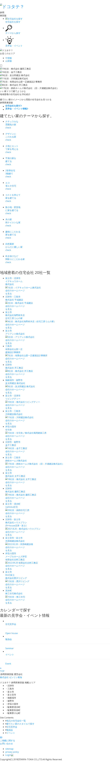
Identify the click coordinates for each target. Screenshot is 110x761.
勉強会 (9, 729)
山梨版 (8, 60)
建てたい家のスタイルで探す (20, 723)
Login (8, 754)
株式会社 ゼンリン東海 (11, 677)
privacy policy (12, 751)
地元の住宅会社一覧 (16, 720)
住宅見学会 (11, 726)
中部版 (8, 58)
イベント (10, 732)
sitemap (9, 748)
